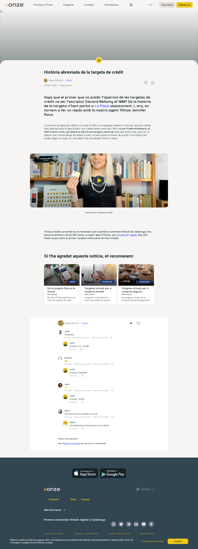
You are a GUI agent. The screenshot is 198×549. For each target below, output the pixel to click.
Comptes (89, 4)
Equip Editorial (56, 80)
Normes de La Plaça (54, 534)
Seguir (69, 80)
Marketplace (112, 4)
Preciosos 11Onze (43, 4)
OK (99, 202)
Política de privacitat (119, 534)
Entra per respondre (81, 338)
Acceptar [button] (178, 541)
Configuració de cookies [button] (152, 541)
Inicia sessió (167, 5)
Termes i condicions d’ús (86, 534)
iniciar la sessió (72, 443)
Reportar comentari (100, 338)
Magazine (68, 4)
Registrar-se (184, 5)
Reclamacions (147, 534)
